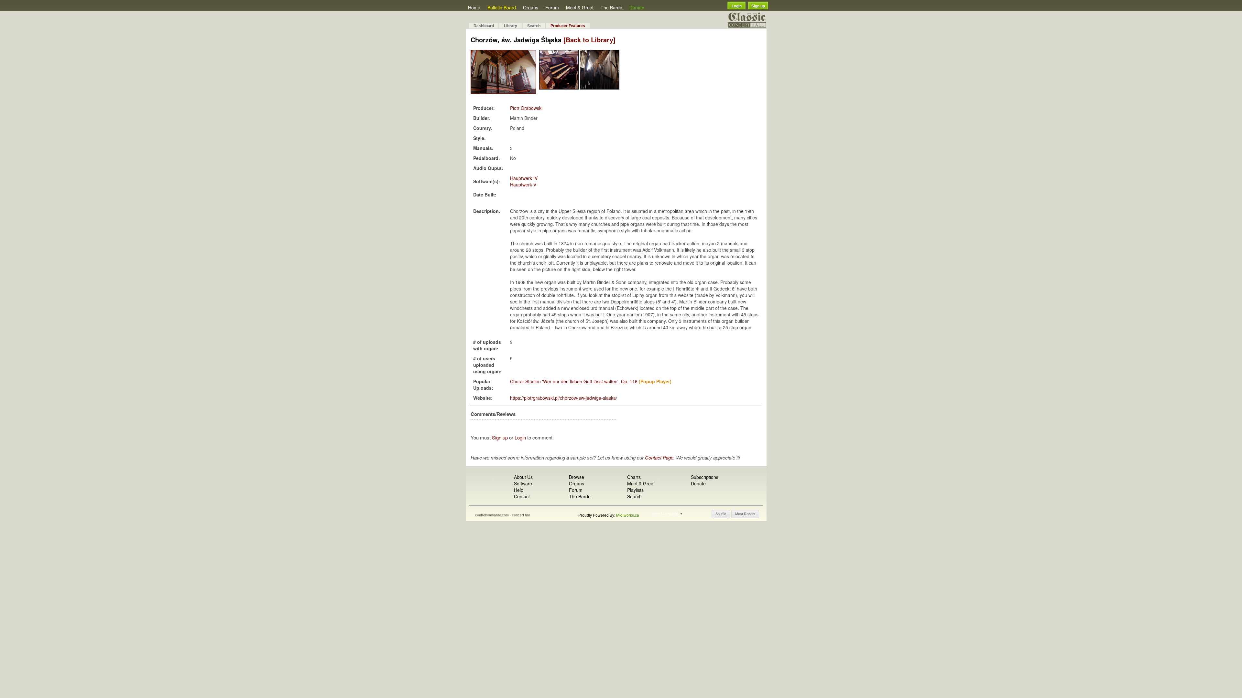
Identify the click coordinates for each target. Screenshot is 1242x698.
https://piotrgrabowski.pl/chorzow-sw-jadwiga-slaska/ (563, 398)
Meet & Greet (580, 7)
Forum (552, 7)
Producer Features (567, 26)
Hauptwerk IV (524, 178)
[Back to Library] (589, 39)
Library (510, 26)
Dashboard (484, 26)
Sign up (758, 6)
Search (533, 26)
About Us (523, 477)
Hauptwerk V (523, 184)
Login (737, 6)
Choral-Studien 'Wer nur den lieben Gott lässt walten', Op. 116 (573, 381)
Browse (576, 477)
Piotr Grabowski (526, 108)
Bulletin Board (501, 7)
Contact (522, 496)
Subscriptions (704, 477)
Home (474, 7)
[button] (721, 514)
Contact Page (659, 457)
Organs (530, 7)
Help (518, 490)
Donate (636, 7)
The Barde (611, 7)
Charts (634, 477)
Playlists (635, 490)
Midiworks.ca (627, 515)
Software (523, 483)
